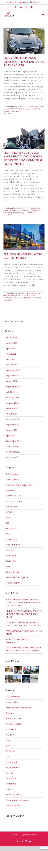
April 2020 (10, 435)
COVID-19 (14, 109)
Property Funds (13, 544)
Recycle (27, 109)
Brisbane (10, 490)
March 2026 (11, 337)
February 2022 (12, 397)
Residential (11, 561)
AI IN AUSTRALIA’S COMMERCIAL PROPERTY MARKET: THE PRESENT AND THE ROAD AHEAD (24, 614)
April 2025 (10, 348)
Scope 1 (33, 109)
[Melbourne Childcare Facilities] (9, 669)
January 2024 (12, 364)
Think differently (18, 213)
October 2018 (12, 457)
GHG (22, 109)
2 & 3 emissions (32, 107)
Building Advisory (9, 210)
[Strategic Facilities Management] (26, 678)
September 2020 (13, 424)
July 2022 (10, 392)
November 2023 (13, 370)
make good (11, 539)
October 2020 (12, 419)
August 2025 (11, 343)
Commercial (33, 210)
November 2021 (13, 408)
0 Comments (16, 111)
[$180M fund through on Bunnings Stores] (34, 678)
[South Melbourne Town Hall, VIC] (17, 678)
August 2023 (11, 381)
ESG (19, 109)
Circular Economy (22, 210)
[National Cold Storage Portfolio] (13, 668)
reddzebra (9, 107)
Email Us (41, 837)
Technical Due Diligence (17, 577)
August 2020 (11, 430)
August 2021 (11, 413)
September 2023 (13, 375)
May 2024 (10, 359)
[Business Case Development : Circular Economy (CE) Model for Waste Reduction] (27, 670)
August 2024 (11, 354)
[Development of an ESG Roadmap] (18, 670)
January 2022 (12, 403)
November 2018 (13, 452)
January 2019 (12, 446)
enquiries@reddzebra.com (30, 2)
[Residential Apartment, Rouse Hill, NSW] (9, 678)
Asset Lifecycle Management (19, 485)
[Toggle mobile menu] (43, 15)
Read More (7, 113)
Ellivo (8, 517)
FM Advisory (11, 528)
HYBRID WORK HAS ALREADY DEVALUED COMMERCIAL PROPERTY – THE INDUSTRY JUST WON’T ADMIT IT (23, 602)
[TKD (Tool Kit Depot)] (35, 670)
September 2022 (13, 386)
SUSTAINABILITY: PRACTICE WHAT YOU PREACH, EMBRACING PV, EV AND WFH (23, 61)
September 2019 (13, 441)
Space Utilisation (13, 572)
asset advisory (36, 208)
